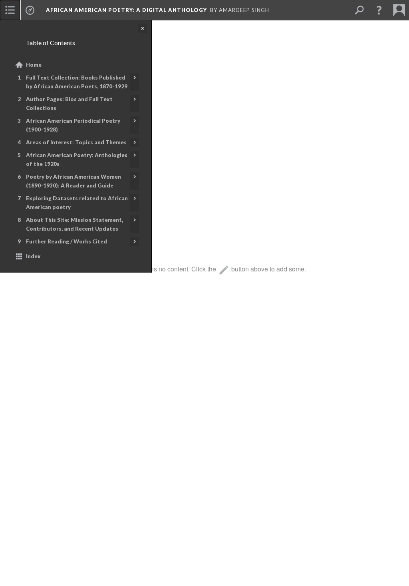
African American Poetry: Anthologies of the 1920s (76, 159)
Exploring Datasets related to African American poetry (77, 202)
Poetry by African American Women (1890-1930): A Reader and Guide (73, 181)
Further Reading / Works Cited (66, 241)
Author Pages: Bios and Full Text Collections (69, 103)
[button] (379, 10)
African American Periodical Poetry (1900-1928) (73, 125)
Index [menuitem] (33, 256)
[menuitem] (10, 10)
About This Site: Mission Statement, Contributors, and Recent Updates (74, 224)
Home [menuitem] (34, 65)
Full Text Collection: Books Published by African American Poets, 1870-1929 (76, 82)
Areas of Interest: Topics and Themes (76, 142)
